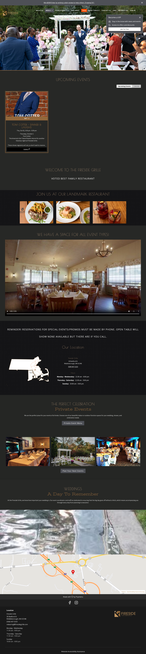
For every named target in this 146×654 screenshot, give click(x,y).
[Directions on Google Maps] (73, 574)
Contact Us (106, 10)
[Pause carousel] (144, 68)
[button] (49, 10)
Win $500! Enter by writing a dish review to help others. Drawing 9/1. (69, 3)
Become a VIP (123, 10)
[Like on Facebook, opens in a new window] (70, 603)
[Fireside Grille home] (10, 13)
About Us (39, 10)
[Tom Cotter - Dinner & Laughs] (27, 118)
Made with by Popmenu (42, 596)
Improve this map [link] (139, 591)
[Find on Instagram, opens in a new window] (76, 603)
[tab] (124, 86)
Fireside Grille (125, 614)
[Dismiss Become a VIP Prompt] (140, 17)
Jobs (114, 10)
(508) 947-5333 (12, 622)
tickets (26, 149)
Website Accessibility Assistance (73, 651)
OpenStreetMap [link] (131, 591)
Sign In (132, 10)
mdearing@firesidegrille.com (17, 624)
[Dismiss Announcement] (142, 2)
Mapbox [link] (124, 591)
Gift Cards (75, 10)
